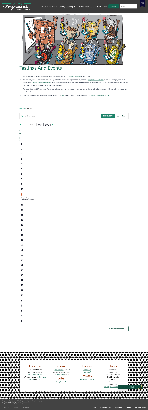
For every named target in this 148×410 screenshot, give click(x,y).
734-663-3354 (59, 374)
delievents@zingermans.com (41, 82)
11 (21, 194)
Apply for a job (61, 382)
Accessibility (25, 407)
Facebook (86, 369)
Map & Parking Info (35, 374)
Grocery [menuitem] (61, 6)
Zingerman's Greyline (73, 76)
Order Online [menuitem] (46, 6)
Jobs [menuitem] (87, 6)
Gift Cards (118, 407)
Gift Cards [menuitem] (113, 6)
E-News (128, 407)
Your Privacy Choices (87, 379)
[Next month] (24, 124)
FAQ (63, 95)
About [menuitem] (104, 6)
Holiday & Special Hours (113, 386)
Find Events (108, 116)
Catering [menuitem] (69, 6)
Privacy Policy (6, 407)
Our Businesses (140, 407)
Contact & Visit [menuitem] (95, 6)
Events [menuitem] (81, 6)
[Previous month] (20, 124)
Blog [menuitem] (76, 6)
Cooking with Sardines (27, 199)
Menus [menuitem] (54, 6)
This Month (32, 124)
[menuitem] (129, 6)
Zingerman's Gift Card (95, 79)
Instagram (86, 372)
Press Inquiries (105, 407)
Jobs (94, 407)
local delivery (59, 369)
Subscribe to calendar (116, 329)
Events (21, 108)
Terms (16, 407)
